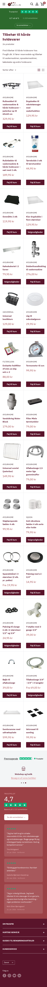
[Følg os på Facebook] (4, 975)
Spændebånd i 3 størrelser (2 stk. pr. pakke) (11, 577)
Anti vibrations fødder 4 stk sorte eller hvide (34, 524)
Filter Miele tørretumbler (32, 420)
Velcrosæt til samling (32, 731)
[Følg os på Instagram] (9, 975)
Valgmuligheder (35, 232)
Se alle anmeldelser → (16, 817)
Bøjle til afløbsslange (9, 681)
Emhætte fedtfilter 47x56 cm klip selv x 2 (12, 368)
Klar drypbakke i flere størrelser (34, 218)
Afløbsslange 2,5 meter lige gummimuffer (34, 471)
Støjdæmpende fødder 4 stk (10, 522)
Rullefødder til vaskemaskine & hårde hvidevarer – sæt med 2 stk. (12, 165)
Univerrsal (8, 312)
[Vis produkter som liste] (43, 70)
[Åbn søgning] (31, 4)
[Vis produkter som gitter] (39, 70)
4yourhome (8, 97)
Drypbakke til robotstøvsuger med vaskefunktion (33, 106)
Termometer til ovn (35, 365)
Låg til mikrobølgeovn (33, 317)
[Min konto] (37, 4)
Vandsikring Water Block (11, 420)
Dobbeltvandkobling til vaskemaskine (35, 268)
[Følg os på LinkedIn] (19, 975)
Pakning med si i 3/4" (34, 575)
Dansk (6, 962)
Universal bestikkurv (8, 317)
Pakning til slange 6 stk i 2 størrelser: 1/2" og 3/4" (12, 629)
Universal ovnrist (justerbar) (11, 470)
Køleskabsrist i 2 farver (11, 268)
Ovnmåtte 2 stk (10, 216)
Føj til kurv (12, 126)
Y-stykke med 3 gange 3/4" (33, 628)
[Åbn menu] (4, 4)
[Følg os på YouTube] (14, 975)
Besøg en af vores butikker (23, 778)
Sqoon (29, 517)
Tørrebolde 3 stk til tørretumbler (34, 162)
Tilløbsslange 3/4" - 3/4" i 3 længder (35, 681)
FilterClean (8, 362)
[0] (42, 4)
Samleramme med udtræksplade (11, 731)
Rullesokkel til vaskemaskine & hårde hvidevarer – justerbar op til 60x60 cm (12, 107)
